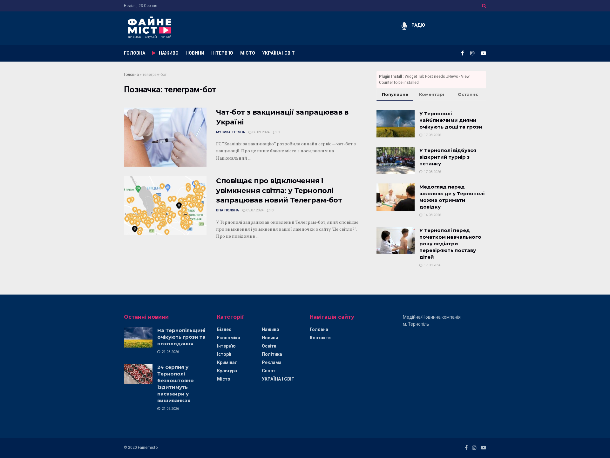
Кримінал (227, 362)
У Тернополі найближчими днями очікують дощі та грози (450, 120)
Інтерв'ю (226, 345)
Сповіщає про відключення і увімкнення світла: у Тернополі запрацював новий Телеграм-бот (279, 190)
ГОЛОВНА (134, 53)
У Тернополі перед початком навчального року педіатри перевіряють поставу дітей (450, 243)
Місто (223, 379)
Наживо (270, 329)
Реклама (271, 362)
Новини (270, 337)
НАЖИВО (169, 53)
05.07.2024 (254, 210)
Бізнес (224, 329)
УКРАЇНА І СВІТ (278, 53)
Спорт (268, 370)
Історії (224, 354)
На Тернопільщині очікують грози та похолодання (181, 337)
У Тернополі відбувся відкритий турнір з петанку (447, 157)
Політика (272, 354)
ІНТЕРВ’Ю (222, 53)
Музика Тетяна (230, 132)
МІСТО (247, 53)
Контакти (320, 337)
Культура (227, 370)
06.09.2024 (260, 132)
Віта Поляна (227, 210)
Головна (131, 74)
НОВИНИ (195, 53)
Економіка (228, 337)
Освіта (269, 345)
